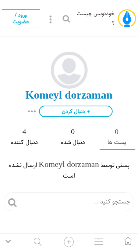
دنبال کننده (24, 137)
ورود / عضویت (21, 18)
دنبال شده (73, 137)
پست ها (116, 137)
